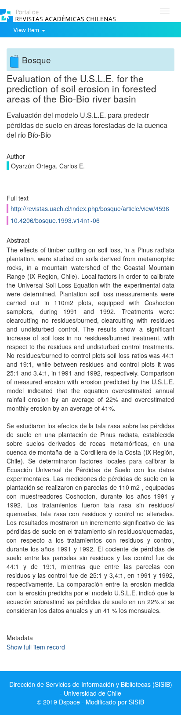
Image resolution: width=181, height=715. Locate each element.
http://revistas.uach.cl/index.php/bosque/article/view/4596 (90, 208)
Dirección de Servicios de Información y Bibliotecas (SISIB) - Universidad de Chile (90, 688)
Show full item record (36, 646)
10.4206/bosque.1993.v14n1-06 (55, 220)
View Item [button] (27, 30)
